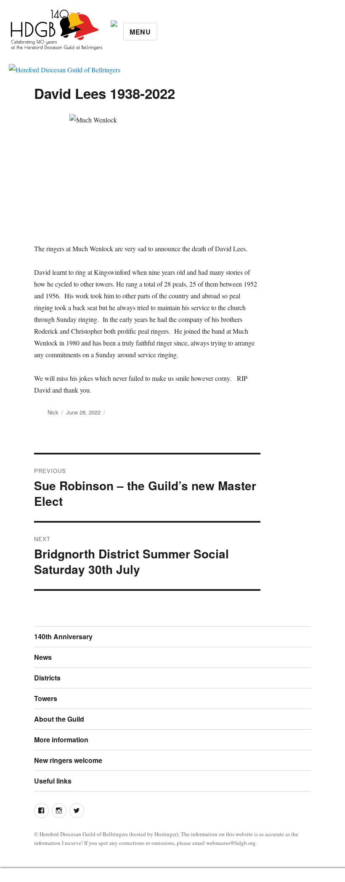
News (43, 657)
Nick (53, 412)
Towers (45, 698)
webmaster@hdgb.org (231, 843)
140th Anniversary (63, 636)
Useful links (53, 781)
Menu (140, 32)
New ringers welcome (68, 760)
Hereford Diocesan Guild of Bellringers (84, 834)
